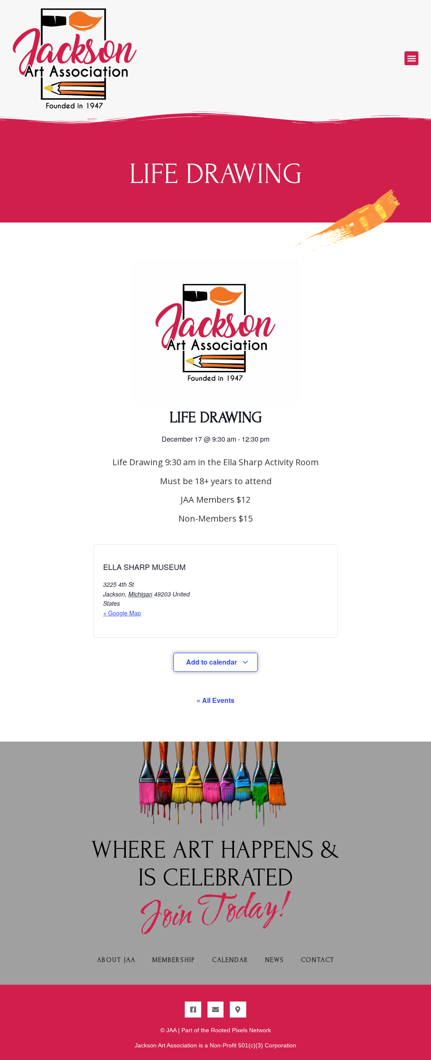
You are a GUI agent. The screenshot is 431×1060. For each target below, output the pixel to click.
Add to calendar (212, 662)
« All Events (215, 700)
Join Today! (215, 912)
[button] (411, 58)
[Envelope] (215, 1010)
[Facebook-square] (193, 1010)
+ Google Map (122, 613)
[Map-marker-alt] (238, 1010)
